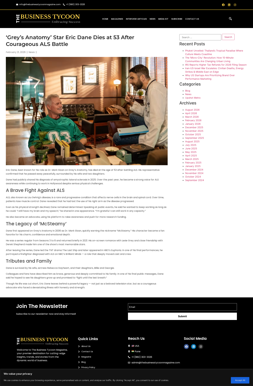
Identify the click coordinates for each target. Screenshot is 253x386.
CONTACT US (192, 18)
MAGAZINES (117, 18)
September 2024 (194, 180)
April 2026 (191, 113)
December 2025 (194, 127)
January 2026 (193, 123)
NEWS (152, 18)
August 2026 (192, 109)
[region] (126, 377)
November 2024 (194, 173)
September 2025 (194, 137)
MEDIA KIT (163, 18)
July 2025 (190, 144)
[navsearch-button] (230, 19)
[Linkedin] (229, 5)
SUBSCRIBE (176, 18)
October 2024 (193, 176)
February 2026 (193, 120)
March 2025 (192, 159)
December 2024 (194, 169)
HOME (105, 18)
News (188, 94)
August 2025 (192, 141)
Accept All (240, 380)
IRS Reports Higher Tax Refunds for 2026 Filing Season (216, 64)
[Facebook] (223, 5)
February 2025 (193, 162)
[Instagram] (235, 5)
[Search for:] (200, 37)
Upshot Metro (193, 97)
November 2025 (194, 130)
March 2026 (192, 116)
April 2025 (191, 155)
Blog (187, 90)
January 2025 (193, 166)
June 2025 (191, 148)
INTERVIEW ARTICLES (136, 18)
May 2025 (190, 152)
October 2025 (193, 134)
